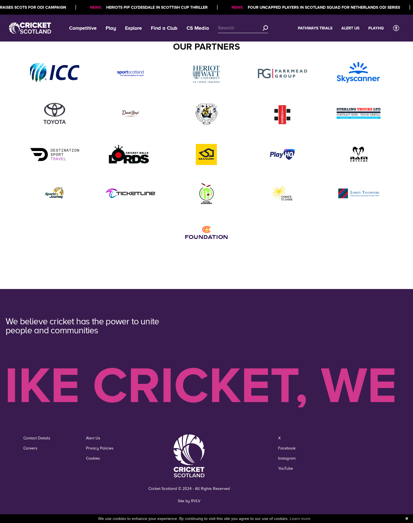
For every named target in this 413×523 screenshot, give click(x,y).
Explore (133, 28)
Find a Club (164, 28)
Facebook (287, 448)
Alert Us (350, 28)
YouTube (285, 468)
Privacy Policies (100, 448)
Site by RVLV (189, 501)
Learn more (300, 518)
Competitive (83, 28)
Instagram (287, 458)
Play (111, 28)
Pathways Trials (315, 28)
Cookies (93, 458)
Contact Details (36, 438)
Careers (30, 448)
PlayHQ (376, 28)
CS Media (198, 28)
